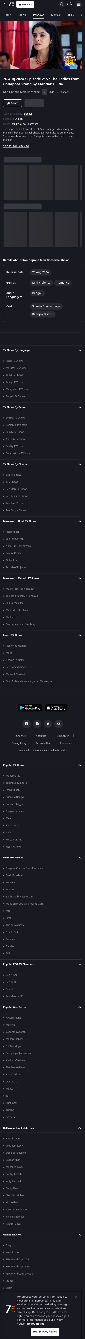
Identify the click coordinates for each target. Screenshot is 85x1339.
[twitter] (46, 724)
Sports (22, 15)
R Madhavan (13, 1138)
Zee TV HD (12, 982)
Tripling (10, 1110)
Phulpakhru (12, 617)
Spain (9, 1288)
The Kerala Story (15, 925)
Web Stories (12, 1252)
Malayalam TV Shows (17, 389)
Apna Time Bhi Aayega (18, 546)
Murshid (10, 1025)
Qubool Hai (12, 560)
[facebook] (25, 724)
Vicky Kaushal (13, 1181)
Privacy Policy (17, 743)
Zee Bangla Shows (16, 510)
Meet (9, 653)
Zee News (11, 975)
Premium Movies (13, 857)
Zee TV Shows (13, 475)
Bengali (28, 112)
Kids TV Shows (14, 847)
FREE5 (70, 15)
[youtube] (57, 724)
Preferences (65, 743)
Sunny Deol (12, 1188)
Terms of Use (41, 743)
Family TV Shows (15, 432)
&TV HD (10, 989)
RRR (8, 953)
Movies (55, 15)
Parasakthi (12, 939)
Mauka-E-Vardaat (15, 674)
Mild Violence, (19, 122)
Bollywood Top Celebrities (18, 1128)
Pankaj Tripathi (14, 1174)
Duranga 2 (12, 1081)
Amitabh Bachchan (16, 1209)
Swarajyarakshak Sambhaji (21, 624)
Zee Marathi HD (15, 996)
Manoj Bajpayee (15, 1167)
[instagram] (36, 724)
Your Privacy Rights (45, 1331)
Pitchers (10, 1117)
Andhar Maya (13, 1046)
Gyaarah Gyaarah (16, 1032)
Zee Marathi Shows (16, 489)
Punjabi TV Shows (15, 396)
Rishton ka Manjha (16, 646)
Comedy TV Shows (16, 439)
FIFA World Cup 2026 (17, 1259)
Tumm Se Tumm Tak (17, 783)
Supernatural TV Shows (18, 453)
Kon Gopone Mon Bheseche (21, 90)
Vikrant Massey (14, 1146)
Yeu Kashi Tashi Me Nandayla (22, 596)
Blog (8, 1245)
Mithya (9, 1089)
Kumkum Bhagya (15, 797)
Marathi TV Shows (16, 368)
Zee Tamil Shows (15, 503)
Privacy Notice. (35, 1323)
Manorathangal (14, 1039)
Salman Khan (13, 1160)
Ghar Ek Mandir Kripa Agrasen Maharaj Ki (29, 681)
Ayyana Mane (13, 1018)
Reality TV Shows (15, 446)
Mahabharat (13, 776)
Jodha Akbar (12, 532)
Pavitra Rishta (13, 553)
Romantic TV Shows (16, 425)
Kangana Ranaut (15, 1217)
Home (7, 15)
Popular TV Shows (13, 765)
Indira (9, 832)
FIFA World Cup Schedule (19, 1274)
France (9, 1281)
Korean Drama (14, 839)
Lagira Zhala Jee (15, 603)
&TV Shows (12, 482)
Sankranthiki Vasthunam (19, 896)
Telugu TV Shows (15, 382)
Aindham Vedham (16, 1060)
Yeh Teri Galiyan (15, 539)
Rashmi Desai (13, 1224)
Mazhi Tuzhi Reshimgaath (20, 589)
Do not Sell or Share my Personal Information (41, 750)
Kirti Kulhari (12, 1202)
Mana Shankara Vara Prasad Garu (24, 904)
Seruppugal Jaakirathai (18, 1053)
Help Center (60, 736)
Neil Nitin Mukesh (15, 1195)
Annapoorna (13, 825)
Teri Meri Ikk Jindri (16, 567)
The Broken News (15, 1067)
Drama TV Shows (15, 418)
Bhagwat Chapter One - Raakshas (24, 868)
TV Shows (38, 15)
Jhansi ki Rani (13, 790)
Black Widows (13, 1074)
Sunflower (11, 1103)
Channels (20, 736)
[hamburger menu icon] (79, 4)
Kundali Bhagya (14, 804)
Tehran (10, 889)
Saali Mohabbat (14, 875)
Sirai (8, 918)
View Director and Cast (16, 144)
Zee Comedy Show (16, 667)
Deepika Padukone (16, 1153)
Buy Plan (27, 4)
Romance (33, 122)
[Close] (75, 1297)
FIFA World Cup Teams (18, 1266)
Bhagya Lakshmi (15, 660)
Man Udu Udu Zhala (17, 610)
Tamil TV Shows (14, 375)
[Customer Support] (69, 4)
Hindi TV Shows (14, 361)
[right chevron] (8, 181)
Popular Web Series (14, 1007)
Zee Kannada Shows (17, 496)
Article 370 (12, 932)
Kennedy (10, 882)
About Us (40, 736)
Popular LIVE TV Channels (18, 964)
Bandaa (10, 946)
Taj (7, 1096)
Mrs (8, 911)
